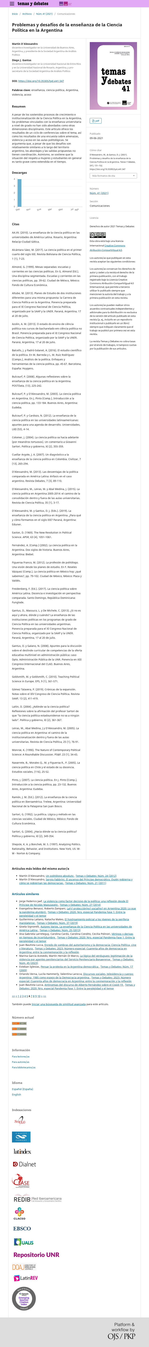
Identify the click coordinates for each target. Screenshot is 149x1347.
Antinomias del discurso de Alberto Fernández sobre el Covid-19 (84, 984)
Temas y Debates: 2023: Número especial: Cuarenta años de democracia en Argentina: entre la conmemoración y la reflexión (73, 950)
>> (44, 996)
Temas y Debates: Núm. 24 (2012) (96, 876)
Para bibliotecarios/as (23, 1067)
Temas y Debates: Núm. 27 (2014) (80, 905)
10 (38, 996)
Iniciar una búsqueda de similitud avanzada (59, 1004)
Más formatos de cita (103, 175)
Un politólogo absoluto (60, 876)
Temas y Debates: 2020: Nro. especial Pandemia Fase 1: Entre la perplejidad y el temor (77, 986)
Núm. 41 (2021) (44, 13)
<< (13, 996)
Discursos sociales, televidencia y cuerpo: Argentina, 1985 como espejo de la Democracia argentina (76, 975)
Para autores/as (20, 1062)
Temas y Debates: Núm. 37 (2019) (57, 923)
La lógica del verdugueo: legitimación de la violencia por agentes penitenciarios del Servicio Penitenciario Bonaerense (75, 957)
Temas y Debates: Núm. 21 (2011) (85, 883)
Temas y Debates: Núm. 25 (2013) (60, 930)
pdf (97, 120)
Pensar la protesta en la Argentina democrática (70, 966)
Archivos (27, 13)
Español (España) (22, 1089)
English (16, 1094)
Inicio (15, 13)
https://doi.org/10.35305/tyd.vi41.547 (41, 81)
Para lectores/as (20, 1056)
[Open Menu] (12, 3)
